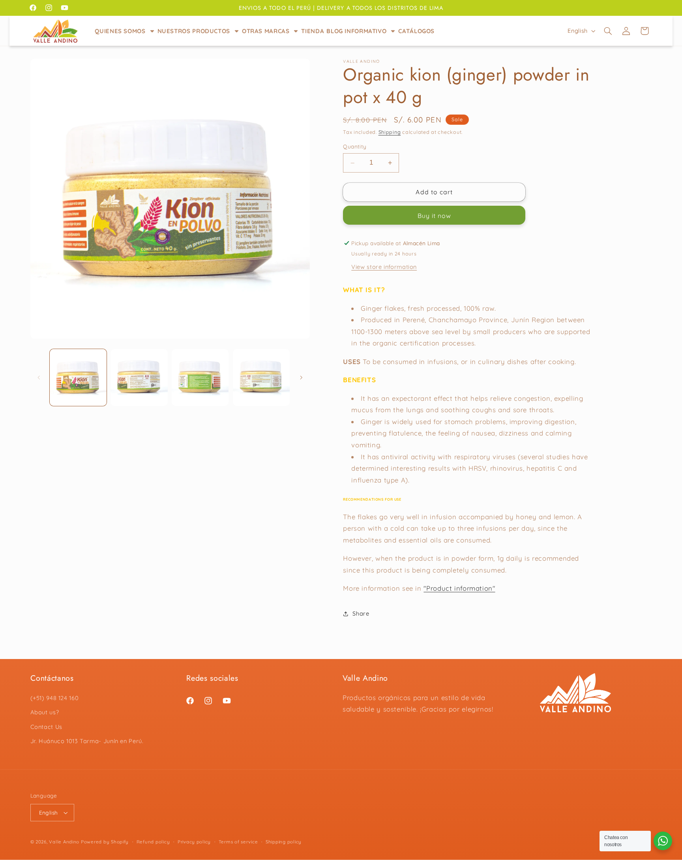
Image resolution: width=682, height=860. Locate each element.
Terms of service (238, 842)
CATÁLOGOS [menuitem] (416, 31)
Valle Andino (64, 842)
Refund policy (153, 842)
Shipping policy (284, 842)
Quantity (354, 146)
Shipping (389, 132)
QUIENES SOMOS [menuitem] (120, 31)
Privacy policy (194, 842)
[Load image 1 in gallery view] (78, 377)
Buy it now (435, 216)
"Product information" (459, 588)
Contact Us (46, 726)
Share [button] (360, 613)
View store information (384, 266)
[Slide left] (39, 377)
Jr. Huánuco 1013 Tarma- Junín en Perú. (87, 741)
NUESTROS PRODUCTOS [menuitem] (193, 31)
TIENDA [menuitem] (312, 31)
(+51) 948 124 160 (54, 698)
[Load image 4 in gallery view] (261, 377)
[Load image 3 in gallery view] (200, 377)
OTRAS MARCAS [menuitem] (266, 31)
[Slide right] (301, 377)
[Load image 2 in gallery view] (139, 377)
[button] (608, 31)
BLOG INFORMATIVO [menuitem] (356, 31)
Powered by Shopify (105, 842)
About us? (44, 712)
